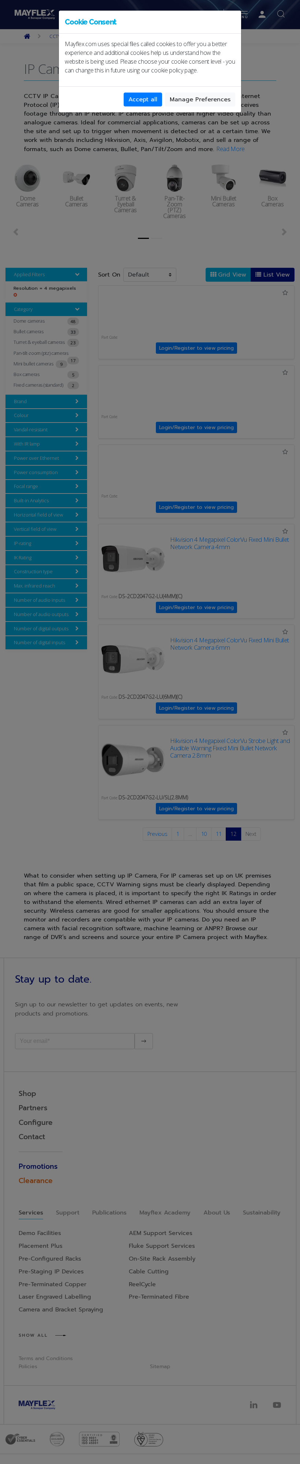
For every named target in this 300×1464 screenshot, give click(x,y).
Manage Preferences (200, 99)
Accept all (142, 99)
